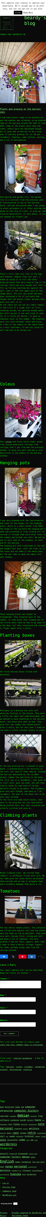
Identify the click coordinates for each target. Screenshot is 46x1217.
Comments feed (9, 1191)
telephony (19, 1136)
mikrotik (24, 1124)
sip (7, 1136)
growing (3, 1070)
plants (25, 1129)
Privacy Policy (3, 1214)
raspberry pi (16, 1170)
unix (3, 1139)
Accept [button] (18, 12)
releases (26, 1170)
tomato (37, 1136)
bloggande (23, 1154)
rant (16, 1132)
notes (9, 1166)
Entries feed (8, 1187)
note (41, 1123)
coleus (8, 442)
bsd (22, 1107)
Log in (5, 1183)
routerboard (41, 1133)
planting (27, 1070)
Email (3, 1008)
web (32, 1140)
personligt (32, 1167)
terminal (29, 1136)
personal (6, 1128)
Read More (28, 12)
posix (9, 1133)
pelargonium (15, 1070)
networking (33, 1124)
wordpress (8, 1144)
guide (23, 1120)
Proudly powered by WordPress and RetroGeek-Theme (29, 1214)
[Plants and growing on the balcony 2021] (23, 102)
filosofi (33, 1116)
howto (38, 1120)
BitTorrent (9, 1107)
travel (43, 1136)
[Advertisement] (23, 357)
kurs (10, 1124)
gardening (27, 1058)
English (17, 1058)
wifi (36, 1140)
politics (34, 1128)
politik (3, 1133)
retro (31, 1132)
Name (3, 995)
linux (16, 1124)
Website (3, 1020)
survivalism (4, 1174)
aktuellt (4, 1154)
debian (23, 1115)
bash (2, 1107)
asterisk (13, 1154)
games (17, 1162)
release (23, 1133)
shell (2, 1136)
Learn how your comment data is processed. (22, 1045)
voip (27, 1140)
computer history (26, 1110)
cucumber (28, 1067)
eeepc (33, 1157)
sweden (12, 1136)
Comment (5, 979)
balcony (10, 1067)
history (30, 1120)
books (17, 1107)
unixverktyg (12, 1140)
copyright (4, 1116)
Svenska (15, 1174)
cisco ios (33, 1154)
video (22, 1139)
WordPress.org (9, 1195)
